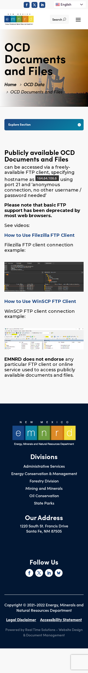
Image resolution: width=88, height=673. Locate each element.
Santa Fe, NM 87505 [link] (44, 531)
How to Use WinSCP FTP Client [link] (40, 301)
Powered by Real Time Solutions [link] (30, 629)
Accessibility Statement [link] (61, 619)
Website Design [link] (71, 629)
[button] (78, 19)
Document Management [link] (45, 634)
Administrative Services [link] (44, 466)
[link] (27, 5)
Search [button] (57, 19)
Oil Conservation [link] (44, 496)
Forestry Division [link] (44, 481)
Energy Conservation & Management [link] (44, 474)
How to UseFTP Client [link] (39, 235)
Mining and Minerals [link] (44, 488)
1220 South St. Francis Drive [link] (44, 525)
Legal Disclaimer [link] (21, 619)
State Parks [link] (44, 503)
